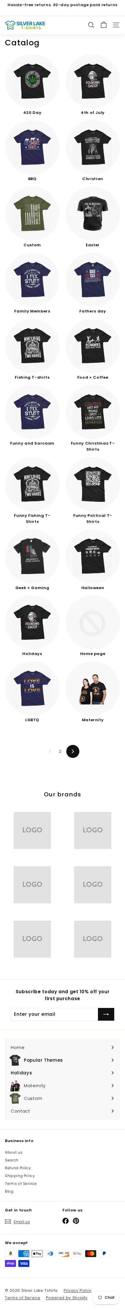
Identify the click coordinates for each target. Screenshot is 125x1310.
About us (13, 1152)
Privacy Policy (78, 1290)
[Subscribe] (106, 1014)
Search (11, 1160)
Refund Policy (18, 1167)
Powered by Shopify (67, 1297)
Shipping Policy (20, 1175)
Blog (9, 1191)
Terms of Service (21, 1183)
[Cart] (103, 25)
